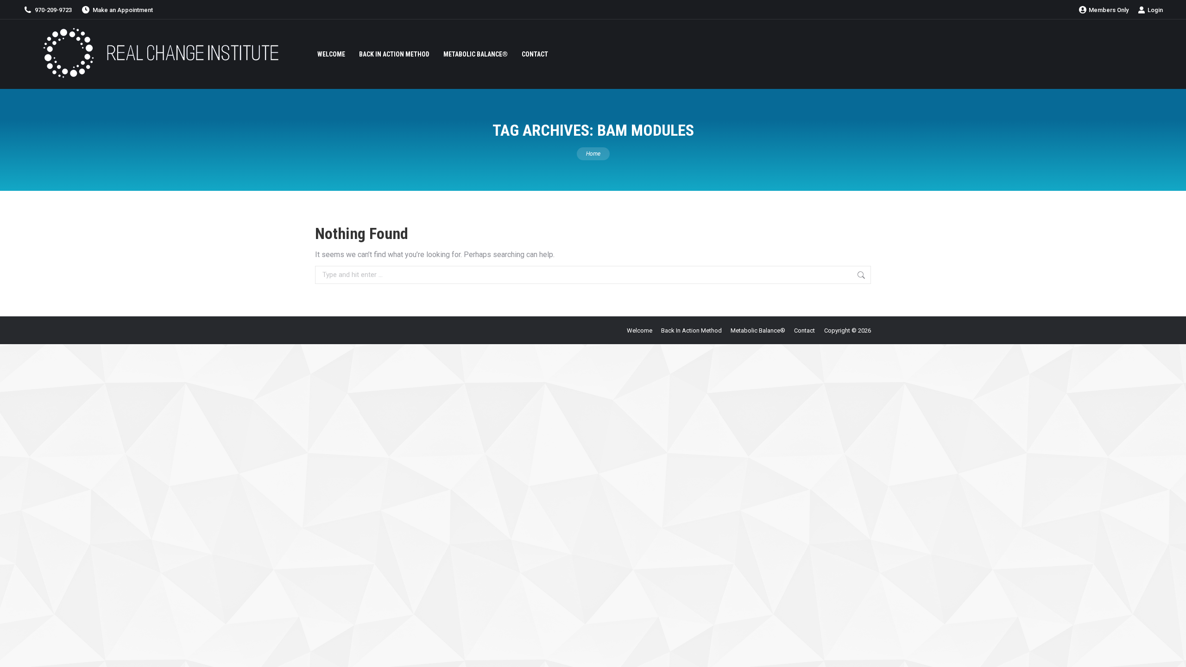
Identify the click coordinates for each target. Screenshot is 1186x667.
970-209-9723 (53, 9)
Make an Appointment (123, 9)
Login (1155, 9)
